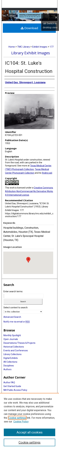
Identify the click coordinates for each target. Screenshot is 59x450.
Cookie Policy (21, 421)
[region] (29, 421)
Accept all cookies (29, 432)
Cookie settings (17, 417)
